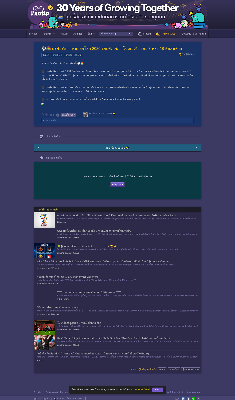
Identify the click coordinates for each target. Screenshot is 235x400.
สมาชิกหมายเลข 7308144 (68, 238)
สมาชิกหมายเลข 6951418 (48, 268)
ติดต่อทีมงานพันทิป (175, 392)
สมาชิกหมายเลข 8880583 (68, 345)
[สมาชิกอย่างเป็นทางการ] (114, 114)
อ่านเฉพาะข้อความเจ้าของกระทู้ (71, 398)
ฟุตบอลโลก (57, 55)
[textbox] (116, 33)
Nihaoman (61, 222)
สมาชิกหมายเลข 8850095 (68, 253)
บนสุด (40, 398)
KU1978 (47, 120)
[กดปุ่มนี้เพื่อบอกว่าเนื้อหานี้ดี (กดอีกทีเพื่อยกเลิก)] (46, 115)
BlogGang (38, 392)
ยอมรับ (157, 389)
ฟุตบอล (45, 55)
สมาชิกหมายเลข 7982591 (48, 284)
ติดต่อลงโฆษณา (193, 392)
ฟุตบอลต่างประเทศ (73, 55)
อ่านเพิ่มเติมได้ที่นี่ (141, 389)
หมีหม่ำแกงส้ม (63, 299)
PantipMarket (52, 392)
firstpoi (40, 360)
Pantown (64, 392)
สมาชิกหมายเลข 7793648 (100, 114)
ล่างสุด (50, 398)
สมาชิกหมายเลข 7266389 (48, 314)
